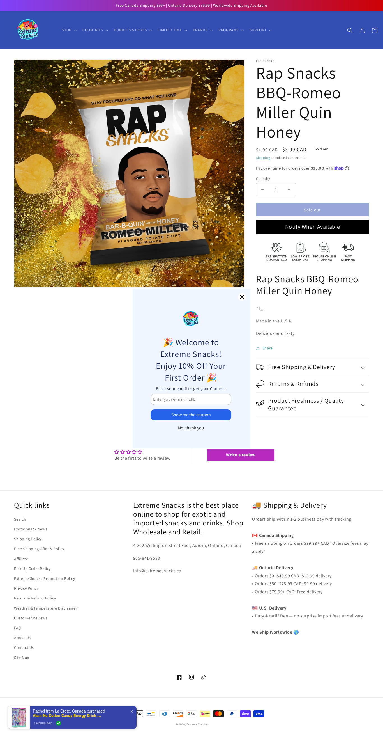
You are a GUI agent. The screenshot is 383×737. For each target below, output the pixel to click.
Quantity (263, 178)
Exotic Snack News (30, 529)
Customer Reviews (30, 618)
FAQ (17, 627)
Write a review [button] (240, 455)
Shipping (263, 157)
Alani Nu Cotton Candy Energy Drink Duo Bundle (68, 715)
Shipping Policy (28, 538)
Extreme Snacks (196, 724)
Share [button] (267, 348)
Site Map (21, 657)
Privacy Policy (26, 588)
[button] (68, 30)
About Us (22, 637)
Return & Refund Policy (35, 598)
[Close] (242, 297)
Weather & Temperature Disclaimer (45, 608)
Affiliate (21, 558)
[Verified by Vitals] (58, 723)
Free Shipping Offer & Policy (39, 548)
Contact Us (24, 647)
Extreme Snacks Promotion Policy (44, 578)
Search (20, 519)
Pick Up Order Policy (32, 568)
